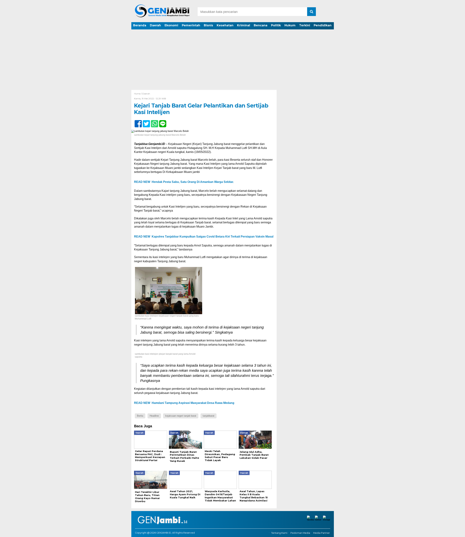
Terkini (304, 25)
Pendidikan (322, 25)
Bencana (260, 25)
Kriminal (243, 25)
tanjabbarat (208, 415)
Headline (154, 415)
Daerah (155, 25)
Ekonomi (171, 25)
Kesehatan (225, 25)
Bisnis (208, 25)
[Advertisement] (232, 62)
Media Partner (321, 533)
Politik (276, 25)
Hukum (290, 25)
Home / (138, 93)
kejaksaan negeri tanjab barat (180, 415)
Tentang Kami (279, 533)
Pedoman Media (300, 533)
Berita (140, 415)
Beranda (139, 25)
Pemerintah (191, 25)
